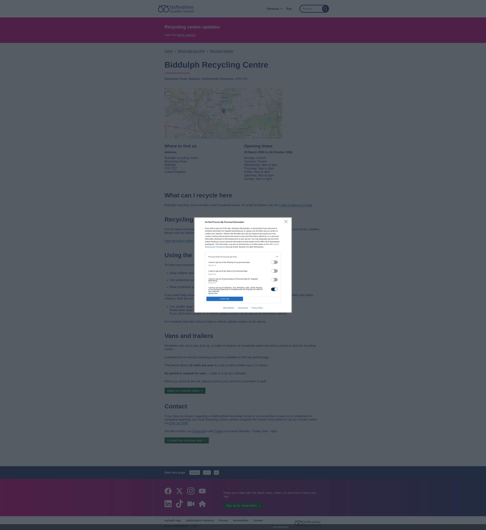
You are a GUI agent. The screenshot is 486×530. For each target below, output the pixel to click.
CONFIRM (224, 299)
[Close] (286, 222)
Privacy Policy (257, 308)
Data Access (243, 308)
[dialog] (243, 265)
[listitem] (243, 256)
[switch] (274, 262)
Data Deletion (228, 308)
